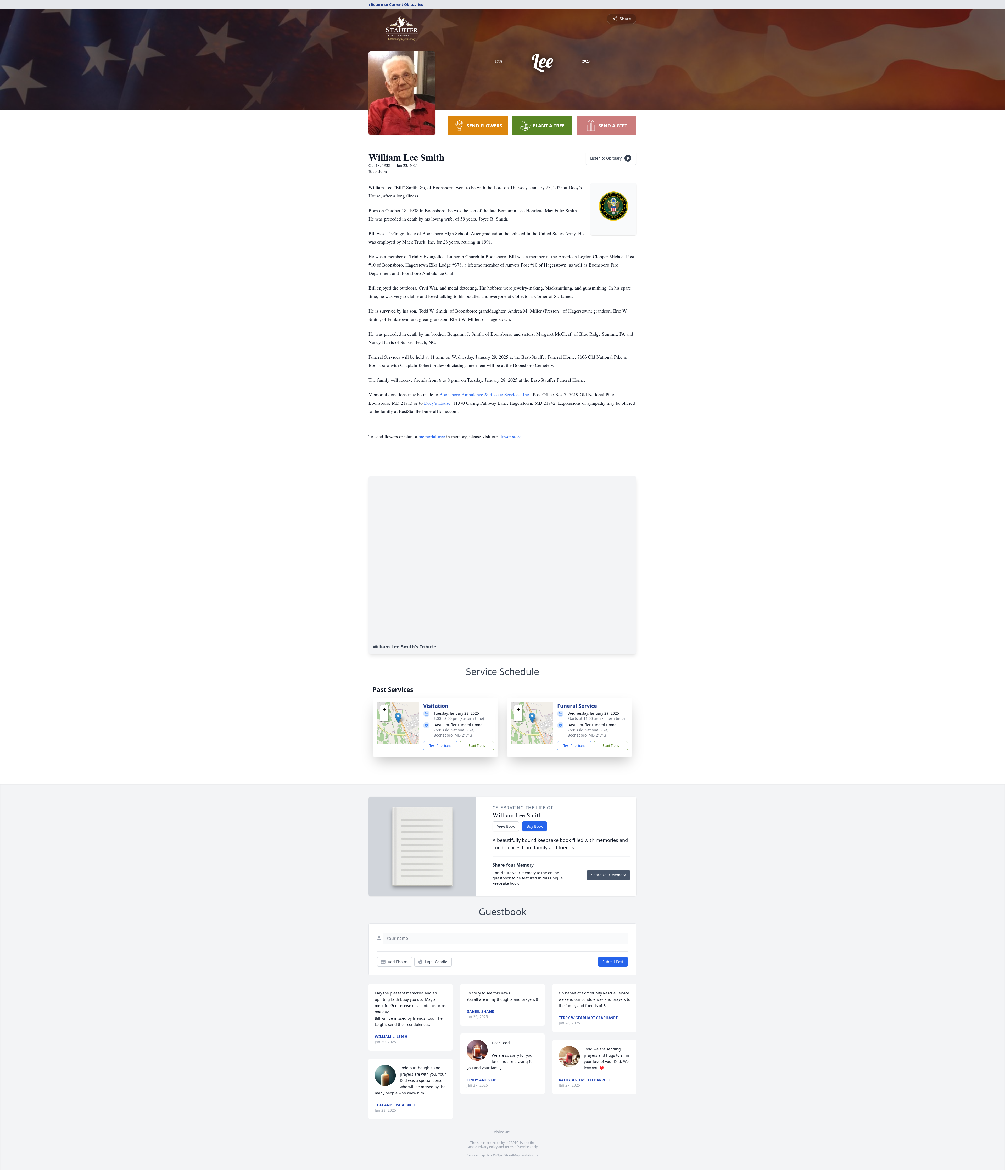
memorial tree (431, 436)
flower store (510, 436)
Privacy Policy (488, 1147)
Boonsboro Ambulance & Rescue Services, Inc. (484, 394)
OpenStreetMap (508, 1155)
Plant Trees (477, 745)
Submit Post (612, 961)
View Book (506, 826)
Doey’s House (437, 403)
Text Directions (440, 745)
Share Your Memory (608, 874)
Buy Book (535, 826)
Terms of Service (517, 1147)
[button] (398, 718)
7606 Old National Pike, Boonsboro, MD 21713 (454, 732)
